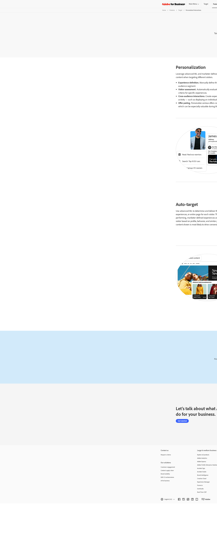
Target (206, 4)
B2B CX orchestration (167, 477)
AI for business (165, 481)
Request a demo (166, 455)
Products (172, 10)
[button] (167, 499)
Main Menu (193, 4)
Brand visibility (165, 474)
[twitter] (188, 499)
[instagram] (183, 499)
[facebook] (179, 499)
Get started (182, 421)
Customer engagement (168, 467)
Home (164, 10)
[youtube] (197, 499)
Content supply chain (167, 470)
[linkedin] (192, 499)
